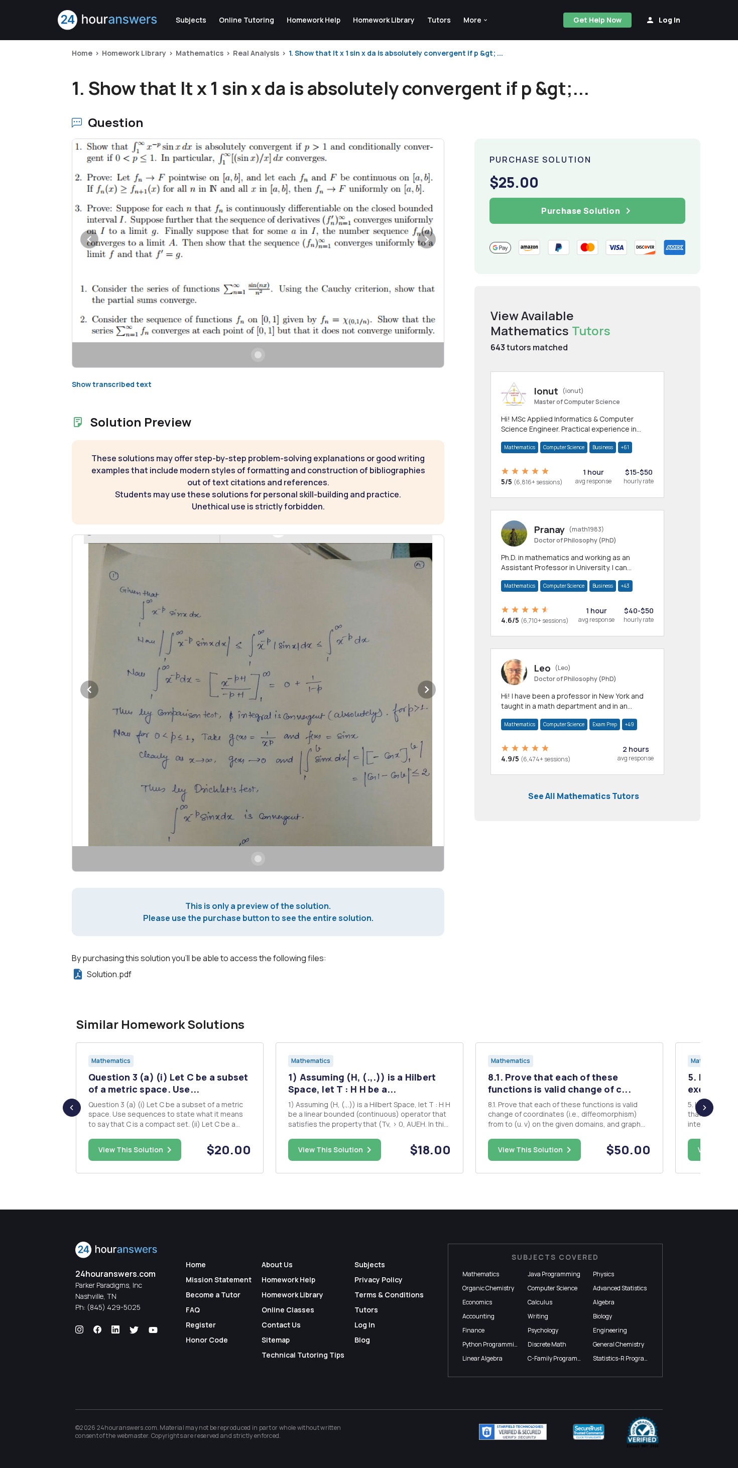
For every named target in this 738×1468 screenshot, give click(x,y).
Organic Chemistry (488, 1288)
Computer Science (563, 447)
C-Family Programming (560, 1358)
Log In (364, 1324)
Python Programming (492, 1344)
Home (82, 53)
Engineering (610, 1330)
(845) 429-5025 (114, 1307)
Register (201, 1324)
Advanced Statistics (620, 1288)
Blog (362, 1340)
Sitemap (276, 1340)
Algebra (603, 1302)
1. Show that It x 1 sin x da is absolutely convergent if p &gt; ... (396, 53)
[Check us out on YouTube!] (153, 1329)
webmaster (133, 1435)
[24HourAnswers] (108, 20)
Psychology (543, 1330)
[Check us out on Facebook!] (97, 1329)
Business (602, 447)
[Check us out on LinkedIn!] (115, 1329)
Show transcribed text (112, 384)
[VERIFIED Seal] (643, 1432)
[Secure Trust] (588, 1432)
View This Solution (130, 1149)
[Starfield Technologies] (513, 1432)
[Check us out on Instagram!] (79, 1329)
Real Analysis (256, 53)
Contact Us (281, 1324)
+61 (625, 447)
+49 (629, 724)
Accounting (478, 1316)
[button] (475, 20)
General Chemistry (618, 1344)
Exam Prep (604, 724)
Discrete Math (547, 1344)
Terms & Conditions (389, 1294)
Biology (602, 1316)
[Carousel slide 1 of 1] (258, 355)
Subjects (369, 1264)
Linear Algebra (482, 1358)
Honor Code (207, 1340)
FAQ (193, 1309)
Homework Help (288, 1279)
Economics (477, 1302)
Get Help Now (597, 20)
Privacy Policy (378, 1279)
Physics (603, 1274)
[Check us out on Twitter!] (134, 1329)
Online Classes (288, 1309)
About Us (277, 1264)
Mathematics (199, 53)
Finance (473, 1330)
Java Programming (554, 1274)
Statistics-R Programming (628, 1358)
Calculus (540, 1302)
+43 (625, 585)
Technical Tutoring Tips (303, 1355)
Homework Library (134, 53)
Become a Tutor (213, 1294)
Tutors (366, 1309)
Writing (538, 1316)
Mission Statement (219, 1279)
